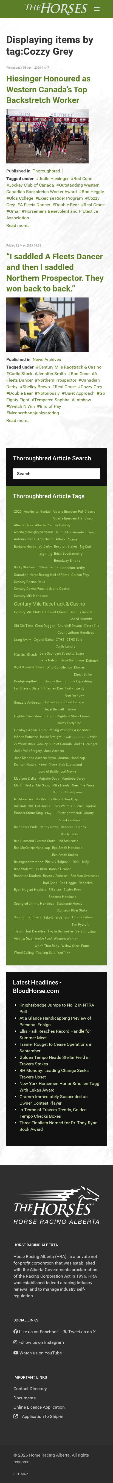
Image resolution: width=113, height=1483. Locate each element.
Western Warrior (66, 939)
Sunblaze (34, 917)
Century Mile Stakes (28, 612)
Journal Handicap (71, 758)
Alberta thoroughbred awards (33, 532)
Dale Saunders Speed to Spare (61, 653)
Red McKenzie (68, 841)
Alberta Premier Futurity (52, 525)
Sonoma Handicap (63, 897)
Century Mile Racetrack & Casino (70, 367)
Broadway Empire (67, 561)
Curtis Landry (65, 646)
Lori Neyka (68, 771)
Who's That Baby (47, 946)
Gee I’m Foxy (74, 695)
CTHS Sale (74, 640)
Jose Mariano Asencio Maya (35, 758)
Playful (50, 813)
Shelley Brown (36, 386)
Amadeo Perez (84, 532)
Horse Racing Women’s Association (65, 730)
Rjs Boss (41, 869)
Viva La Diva (23, 939)
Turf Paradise (35, 931)
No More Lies (23, 799)
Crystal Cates (43, 640)
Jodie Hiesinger (54, 178)
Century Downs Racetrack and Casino (42, 589)
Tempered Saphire (51, 399)
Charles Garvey (81, 612)
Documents (24, 1397)
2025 (18, 511)
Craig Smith (23, 640)
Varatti (80, 931)
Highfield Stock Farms (73, 716)
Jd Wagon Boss (24, 744)
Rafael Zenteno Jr (71, 820)
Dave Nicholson (72, 660)
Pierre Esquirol (85, 806)
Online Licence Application (39, 1407)
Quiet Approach (80, 393)
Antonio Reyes (24, 539)
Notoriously (49, 393)
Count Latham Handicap (76, 632)
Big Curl (85, 547)
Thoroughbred (46, 171)
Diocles (79, 667)
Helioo (71, 709)
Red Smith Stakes (65, 855)
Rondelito (86, 883)
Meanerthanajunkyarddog (34, 412)
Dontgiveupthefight (28, 681)
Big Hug (45, 554)
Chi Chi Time (23, 626)
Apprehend (45, 539)
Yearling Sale (45, 953)
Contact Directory (30, 1388)
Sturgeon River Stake (72, 910)
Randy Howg (49, 827)
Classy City (91, 625)
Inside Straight (50, 737)
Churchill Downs (70, 626)
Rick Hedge (82, 862)
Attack (60, 539)
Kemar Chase (48, 764)
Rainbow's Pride (26, 827)
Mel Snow (43, 785)
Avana (72, 539)
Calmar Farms (48, 567)
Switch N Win (22, 406)
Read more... (18, 225)
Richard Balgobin (57, 862)
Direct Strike (83, 674)
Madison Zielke (25, 778)
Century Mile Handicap (31, 596)
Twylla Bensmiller (60, 931)
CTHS (60, 640)
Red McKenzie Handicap (32, 848)
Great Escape (74, 702)
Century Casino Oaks (29, 582)
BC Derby (45, 546)
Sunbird (20, 917)
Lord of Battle (48, 771)
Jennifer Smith (51, 373)
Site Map (20, 1474)
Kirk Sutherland (70, 765)
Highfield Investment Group (34, 716)
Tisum (18, 931)
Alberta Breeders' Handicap (73, 518)
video (92, 931)
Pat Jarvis (42, 806)
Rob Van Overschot (84, 876)
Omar (14, 211)
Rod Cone (83, 178)
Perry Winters (62, 806)
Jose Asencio (54, 751)
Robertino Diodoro (27, 876)
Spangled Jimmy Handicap (34, 903)
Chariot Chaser (56, 612)
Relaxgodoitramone (28, 862)
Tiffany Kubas (82, 917)
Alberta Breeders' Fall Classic (74, 511)
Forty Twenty (74, 688)
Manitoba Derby (73, 778)
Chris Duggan (45, 626)
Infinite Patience (26, 737)
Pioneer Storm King (28, 813)
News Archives (47, 359)
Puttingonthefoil (70, 813)
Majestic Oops (48, 778)
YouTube (63, 953)
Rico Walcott (23, 869)
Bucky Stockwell (25, 567)
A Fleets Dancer (35, 204)
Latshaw (82, 399)
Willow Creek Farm (75, 946)
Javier (92, 737)
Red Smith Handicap (67, 848)
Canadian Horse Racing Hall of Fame (41, 575)
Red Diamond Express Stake (34, 841)
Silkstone (55, 889)
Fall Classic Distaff (28, 688)
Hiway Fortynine (69, 723)
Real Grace (94, 204)
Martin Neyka (24, 785)
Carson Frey (80, 575)
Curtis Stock (20, 373)
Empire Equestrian (78, 681)
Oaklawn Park (23, 806)
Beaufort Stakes (65, 546)
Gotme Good (53, 702)
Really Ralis (69, 834)
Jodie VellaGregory (28, 751)
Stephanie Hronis (69, 903)
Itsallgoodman (74, 737)
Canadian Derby (72, 568)
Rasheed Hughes (73, 827)
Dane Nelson (48, 660)
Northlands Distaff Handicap (56, 799)
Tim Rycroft (80, 924)
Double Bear (67, 204)
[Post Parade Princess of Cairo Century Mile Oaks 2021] (47, 135)
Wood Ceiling (24, 953)
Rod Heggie (93, 191)
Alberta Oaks (23, 525)
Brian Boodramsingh (69, 553)
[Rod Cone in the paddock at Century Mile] (47, 324)
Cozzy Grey (91, 386)
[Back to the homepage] (56, 9)
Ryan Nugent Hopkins (30, 890)
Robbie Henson (60, 869)
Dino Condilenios (59, 667)
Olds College (21, 198)
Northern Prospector (57, 380)
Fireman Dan (53, 688)
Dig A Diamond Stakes (29, 667)
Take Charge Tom (56, 917)
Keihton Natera (25, 765)
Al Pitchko (63, 532)
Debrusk (92, 661)
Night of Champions (67, 792)
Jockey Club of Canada (31, 185)
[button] (97, 9)
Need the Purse (83, 785)
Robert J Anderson (55, 875)
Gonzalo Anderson (27, 702)
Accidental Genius (37, 511)
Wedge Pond (43, 938)
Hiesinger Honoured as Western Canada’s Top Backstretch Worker (48, 89)
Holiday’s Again (25, 730)
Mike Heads (61, 785)
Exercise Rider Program (60, 198)
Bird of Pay (50, 406)
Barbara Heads (25, 547)
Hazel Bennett (54, 709)
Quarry (89, 813)
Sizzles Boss (72, 889)
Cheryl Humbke (81, 619)
